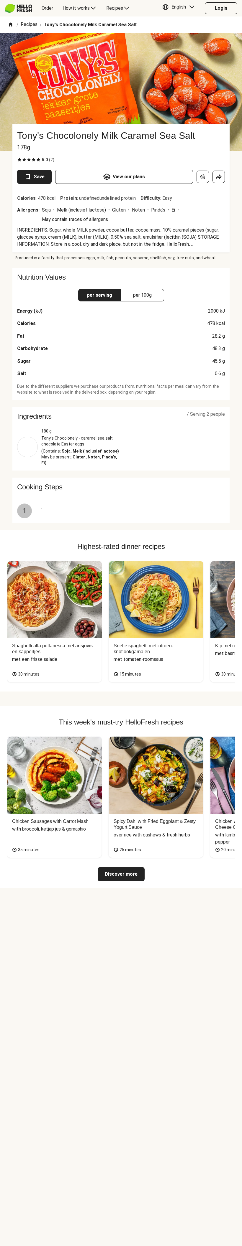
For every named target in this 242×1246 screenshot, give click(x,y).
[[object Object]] (203, 177)
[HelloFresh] (18, 8)
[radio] (19, 159)
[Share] (218, 177)
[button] (180, 8)
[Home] (10, 25)
